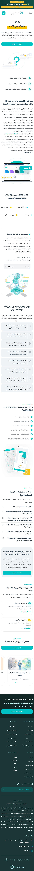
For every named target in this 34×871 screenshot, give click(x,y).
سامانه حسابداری (29, 734)
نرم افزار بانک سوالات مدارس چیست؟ (22, 506)
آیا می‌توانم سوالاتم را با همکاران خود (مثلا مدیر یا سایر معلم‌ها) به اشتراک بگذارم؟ (20, 539)
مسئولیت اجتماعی (28, 773)
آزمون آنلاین (30, 730)
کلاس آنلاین (30, 726)
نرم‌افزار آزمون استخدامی (11, 734)
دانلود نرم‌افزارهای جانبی (12, 745)
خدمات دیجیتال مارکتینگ (27, 745)
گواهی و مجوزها (29, 765)
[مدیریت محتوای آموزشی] (29, 603)
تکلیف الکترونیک (29, 738)
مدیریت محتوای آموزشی (20, 603)
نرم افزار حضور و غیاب (28, 741)
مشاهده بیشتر (27, 152)
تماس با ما (30, 761)
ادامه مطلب (19, 682)
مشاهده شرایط (17, 7)
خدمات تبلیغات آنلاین (12, 730)
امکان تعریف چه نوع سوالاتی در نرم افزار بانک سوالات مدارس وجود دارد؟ (19, 512)
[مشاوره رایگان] (4, 13)
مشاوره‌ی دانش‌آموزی (21, 620)
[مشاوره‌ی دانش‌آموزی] (29, 620)
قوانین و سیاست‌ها (28, 776)
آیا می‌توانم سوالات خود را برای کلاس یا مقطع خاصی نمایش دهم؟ (19, 533)
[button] (17, 152)
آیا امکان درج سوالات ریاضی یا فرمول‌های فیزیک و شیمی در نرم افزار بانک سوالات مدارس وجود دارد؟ (19, 519)
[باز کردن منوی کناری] (31, 12)
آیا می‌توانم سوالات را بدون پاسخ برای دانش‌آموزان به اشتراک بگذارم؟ (19, 526)
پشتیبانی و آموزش (28, 769)
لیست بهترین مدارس (12, 726)
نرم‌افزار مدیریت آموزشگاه (11, 741)
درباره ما (31, 757)
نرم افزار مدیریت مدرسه (12, 134)
